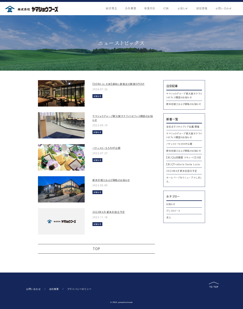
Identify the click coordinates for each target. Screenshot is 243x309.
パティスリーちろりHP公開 (106, 148)
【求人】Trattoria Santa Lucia (183, 164)
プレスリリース (173, 211)
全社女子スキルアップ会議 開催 (183, 127)
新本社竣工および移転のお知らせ (111, 180)
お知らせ (170, 204)
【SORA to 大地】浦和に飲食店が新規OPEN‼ (118, 84)
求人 (168, 217)
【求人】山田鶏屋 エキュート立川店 (183, 157)
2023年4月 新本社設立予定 (108, 212)
